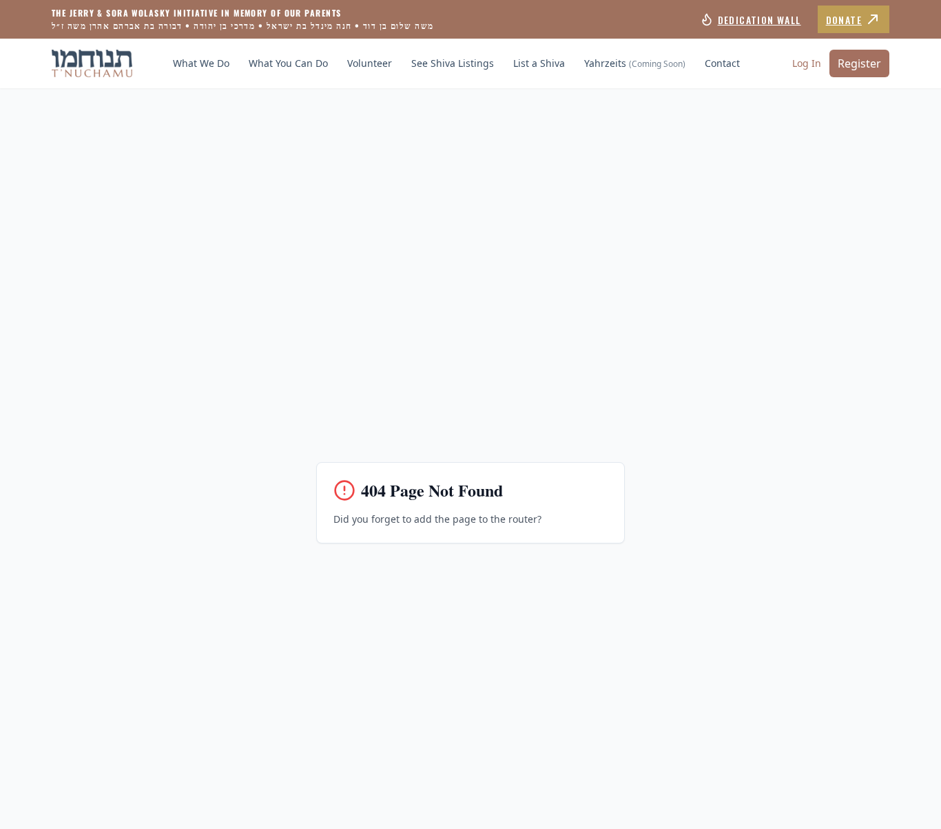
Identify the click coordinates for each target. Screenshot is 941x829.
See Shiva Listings (452, 63)
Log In (806, 63)
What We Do (201, 63)
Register (859, 63)
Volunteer (369, 63)
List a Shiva (539, 63)
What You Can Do (288, 63)
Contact (722, 63)
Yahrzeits (634, 63)
